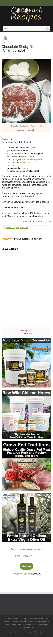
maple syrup (25, 162)
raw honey (12, 162)
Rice (17, 228)
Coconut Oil (10, 228)
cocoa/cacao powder (32, 159)
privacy (37, 574)
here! (41, 216)
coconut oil (28, 156)
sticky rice (24, 228)
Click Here (26, 333)
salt (14, 165)
